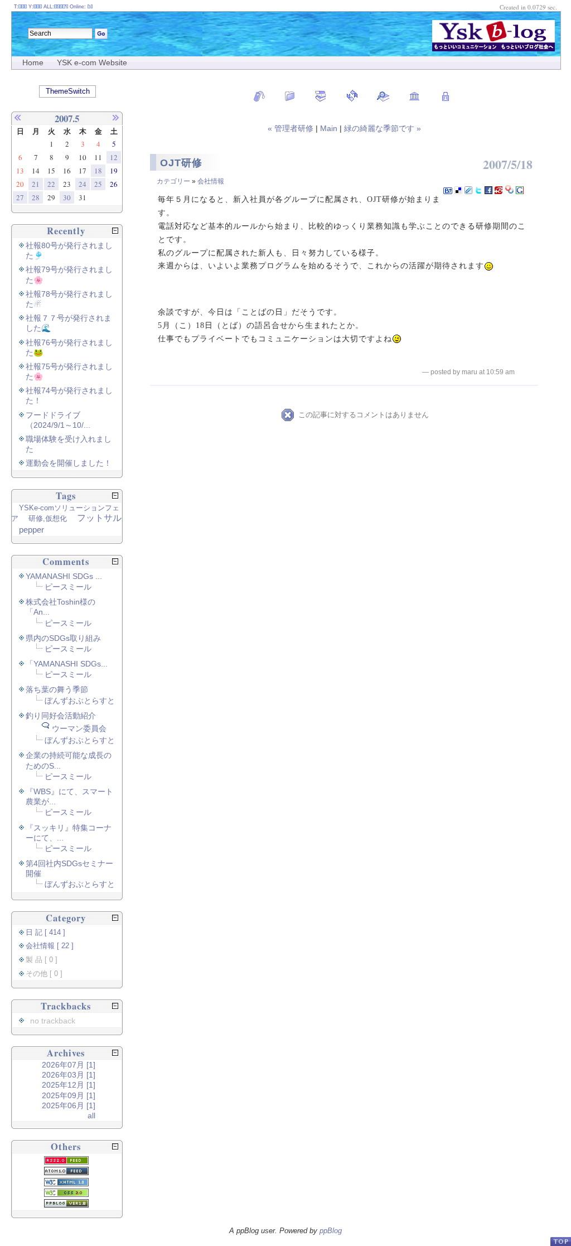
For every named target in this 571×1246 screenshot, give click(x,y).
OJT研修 (181, 162)
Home (32, 62)
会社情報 (210, 181)
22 (51, 184)
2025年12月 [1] (68, 1084)
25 (98, 184)
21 (36, 184)
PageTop (560, 1241)
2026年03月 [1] (68, 1074)
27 (20, 197)
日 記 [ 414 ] (45, 932)
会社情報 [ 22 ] (50, 946)
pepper (31, 529)
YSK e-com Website (92, 62)
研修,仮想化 (47, 518)
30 (67, 197)
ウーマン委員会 (79, 728)
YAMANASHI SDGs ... (64, 576)
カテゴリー (173, 181)
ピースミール (68, 586)
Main (328, 128)
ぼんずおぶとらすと (80, 700)
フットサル (99, 518)
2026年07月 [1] (68, 1064)
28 (36, 197)
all (91, 1115)
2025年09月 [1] (68, 1095)
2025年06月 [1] (68, 1105)
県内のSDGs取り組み (63, 638)
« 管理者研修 (292, 128)
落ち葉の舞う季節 (57, 689)
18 (98, 171)
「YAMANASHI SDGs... (67, 663)
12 (114, 157)
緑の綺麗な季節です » (382, 128)
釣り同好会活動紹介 (61, 715)
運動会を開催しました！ (69, 462)
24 (82, 184)
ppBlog (331, 1230)
